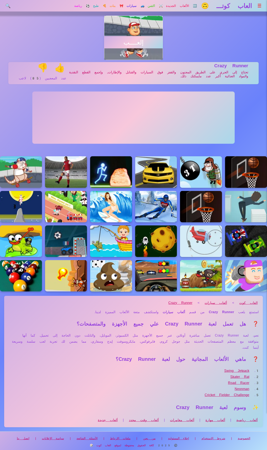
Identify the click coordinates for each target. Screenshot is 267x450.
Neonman (242, 389)
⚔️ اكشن (155, 6)
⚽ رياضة (82, 6)
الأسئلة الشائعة (87, 438)
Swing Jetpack (236, 371)
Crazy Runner (180, 303)
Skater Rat (239, 377)
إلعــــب (133, 42)
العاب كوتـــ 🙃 (226, 5)
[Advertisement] (133, 117)
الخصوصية (244, 438)
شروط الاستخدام (213, 438)
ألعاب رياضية (247, 420)
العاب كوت (248, 303)
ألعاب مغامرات (182, 420)
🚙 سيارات (136, 6)
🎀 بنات (116, 6)
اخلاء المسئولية (178, 438)
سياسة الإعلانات (53, 438)
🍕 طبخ (100, 6)
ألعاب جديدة (108, 420)
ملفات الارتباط (120, 438)
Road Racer (238, 383)
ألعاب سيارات (216, 303)
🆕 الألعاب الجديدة (181, 6)
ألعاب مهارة (215, 420)
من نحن (149, 438)
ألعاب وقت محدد (144, 420)
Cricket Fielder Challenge (227, 395)
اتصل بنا (23, 438)
